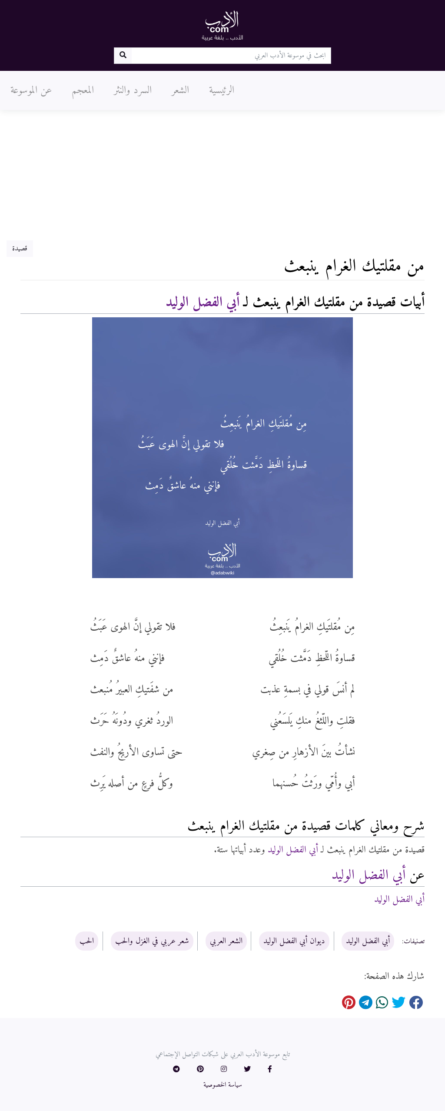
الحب (87, 941)
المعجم (83, 90)
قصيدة (19, 249)
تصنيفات (414, 941)
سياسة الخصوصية (222, 1085)
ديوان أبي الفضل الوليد (294, 941)
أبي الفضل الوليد (202, 302)
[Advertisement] (222, 175)
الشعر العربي (226, 941)
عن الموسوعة (31, 90)
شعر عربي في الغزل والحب (152, 941)
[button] (270, 1069)
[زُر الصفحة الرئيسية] (222, 25)
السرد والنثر (133, 90)
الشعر (180, 90)
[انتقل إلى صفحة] (123, 55)
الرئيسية (221, 90)
